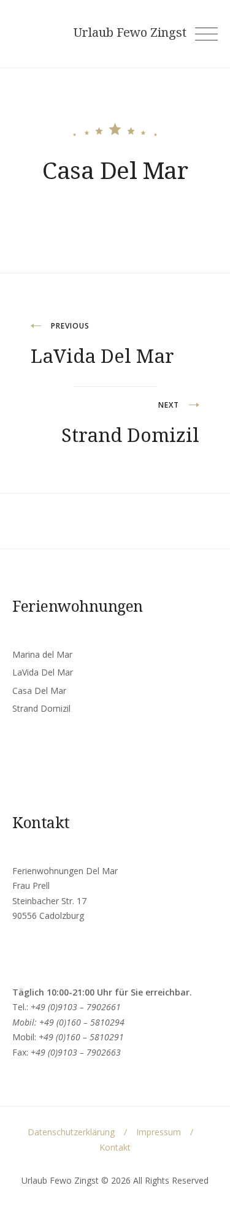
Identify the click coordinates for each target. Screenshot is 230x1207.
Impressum (158, 1132)
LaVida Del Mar (42, 672)
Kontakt (115, 1147)
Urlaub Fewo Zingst (130, 32)
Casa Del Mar (39, 690)
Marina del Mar (42, 654)
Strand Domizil (41, 708)
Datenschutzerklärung (71, 1132)
